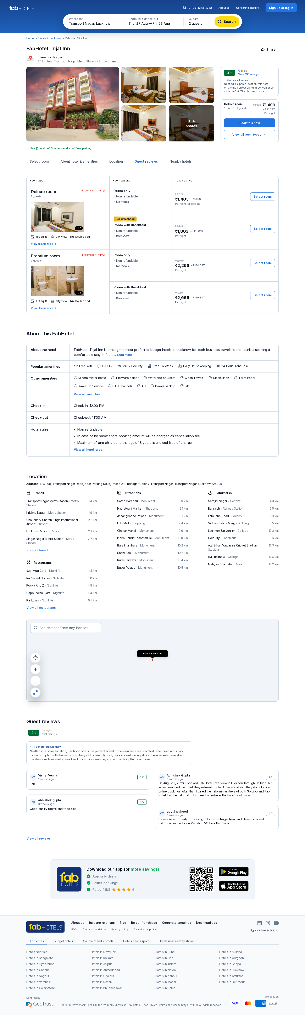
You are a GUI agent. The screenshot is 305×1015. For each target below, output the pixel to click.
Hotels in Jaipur (101, 964)
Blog (123, 922)
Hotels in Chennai (38, 970)
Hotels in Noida (165, 970)
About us (223, 7)
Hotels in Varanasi (38, 982)
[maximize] (35, 692)
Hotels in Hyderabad (40, 964)
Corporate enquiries (176, 922)
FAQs (74, 929)
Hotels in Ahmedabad (105, 970)
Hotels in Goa (164, 958)
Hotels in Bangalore (39, 958)
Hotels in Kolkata (102, 958)
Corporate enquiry (247, 7)
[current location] (35, 658)
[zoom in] (35, 669)
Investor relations (102, 922)
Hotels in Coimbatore (40, 988)
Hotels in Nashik (101, 982)
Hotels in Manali (165, 982)
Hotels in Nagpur (37, 976)
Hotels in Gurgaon (231, 958)
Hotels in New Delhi (104, 952)
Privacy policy (119, 929)
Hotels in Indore (166, 964)
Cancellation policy (145, 929)
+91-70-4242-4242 (199, 7)
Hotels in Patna (165, 988)
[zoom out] (35, 681)
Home (30, 38)
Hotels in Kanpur (166, 976)
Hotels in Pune (165, 952)
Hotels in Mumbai (231, 952)
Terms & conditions (94, 929)
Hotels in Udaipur (102, 976)
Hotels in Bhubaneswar (106, 988)
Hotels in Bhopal (230, 964)
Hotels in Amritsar (231, 976)
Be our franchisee (144, 922)
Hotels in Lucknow (49, 38)
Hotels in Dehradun (232, 982)
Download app (206, 922)
